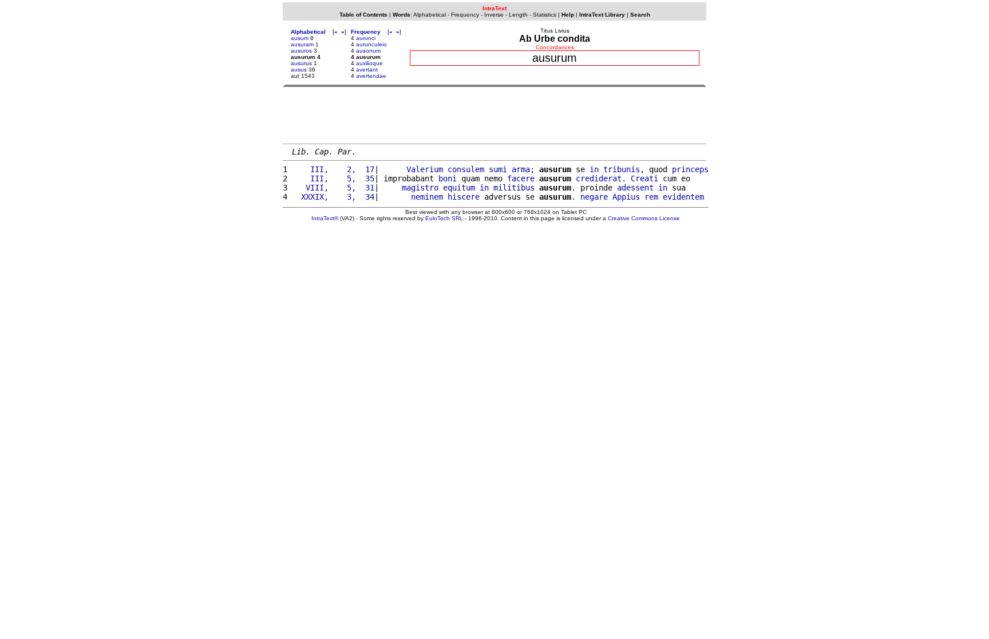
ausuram (302, 44)
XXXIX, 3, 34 (333, 196)
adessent (635, 187)
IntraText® (324, 218)
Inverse (494, 14)
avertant (367, 69)
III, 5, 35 (333, 178)
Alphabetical (429, 14)
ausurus (301, 63)
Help (567, 14)
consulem (466, 169)
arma (521, 169)
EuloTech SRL (444, 218)
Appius (626, 196)
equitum (459, 187)
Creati (644, 178)
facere (521, 178)
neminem (427, 196)
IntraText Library (602, 14)
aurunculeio (371, 44)
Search (640, 14)
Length (518, 14)
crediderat (599, 178)
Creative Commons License (644, 218)
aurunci (365, 38)
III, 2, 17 (333, 169)
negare (594, 196)
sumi (498, 169)
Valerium (424, 169)
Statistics (544, 14)
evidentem (683, 196)
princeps (690, 169)
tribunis (621, 169)
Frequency (465, 14)
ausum (299, 38)
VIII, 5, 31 (333, 187)
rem (651, 196)
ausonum (368, 50)
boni (447, 178)
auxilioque (369, 63)
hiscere (464, 196)
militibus (514, 187)
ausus (299, 69)
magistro (420, 187)
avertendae (371, 76)
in (594, 169)
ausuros (301, 50)
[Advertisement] (494, 115)
